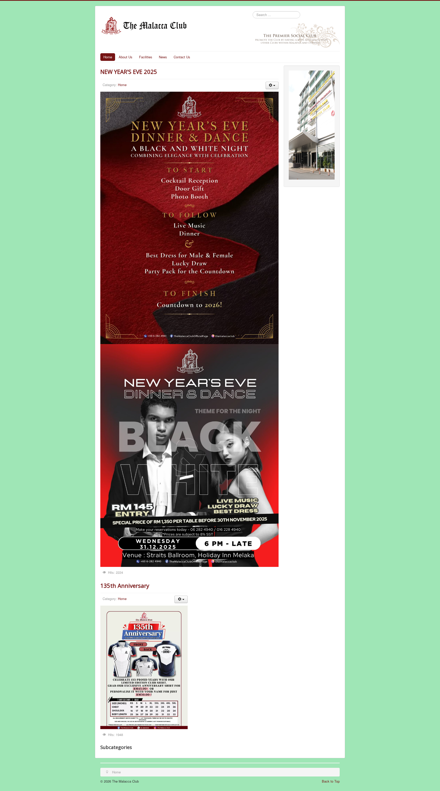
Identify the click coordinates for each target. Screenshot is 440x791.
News (163, 56)
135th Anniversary (124, 585)
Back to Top (331, 781)
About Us (125, 56)
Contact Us (182, 56)
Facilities (145, 56)
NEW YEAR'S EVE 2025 (128, 71)
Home (107, 56)
